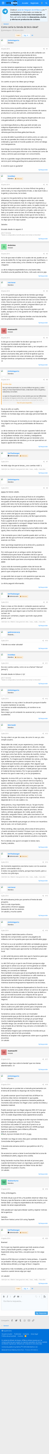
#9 (47, 602)
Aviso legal (34, 1334)
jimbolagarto (7, 30)
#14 (46, 862)
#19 (46, 1189)
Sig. (25, 35)
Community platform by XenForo (20, 1347)
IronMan (11, 176)
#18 (46, 1084)
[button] (3, 3)
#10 (46, 641)
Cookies (20, 1336)
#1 (47, 49)
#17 (46, 1059)
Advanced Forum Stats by (20, 1350)
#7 (47, 462)
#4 (47, 291)
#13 (46, 733)
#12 (46, 699)
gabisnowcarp (14, 632)
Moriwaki (12, 725)
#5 (47, 338)
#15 (46, 896)
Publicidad (17, 1334)
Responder (44, 170)
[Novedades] (42, 3)
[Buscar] (46, 3)
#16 (46, 930)
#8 (47, 488)
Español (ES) (7, 1331)
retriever (12, 282)
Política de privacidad (9, 1336)
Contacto (26, 1334)
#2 (47, 185)
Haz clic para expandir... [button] (24, 403)
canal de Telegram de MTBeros (29, 10)
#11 (46, 663)
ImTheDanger (14, 453)
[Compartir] (44, 49)
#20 (46, 1238)
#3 (47, 254)
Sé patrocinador (7, 1334)
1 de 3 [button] (18, 35)
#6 (47, 380)
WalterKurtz (13, 1180)
